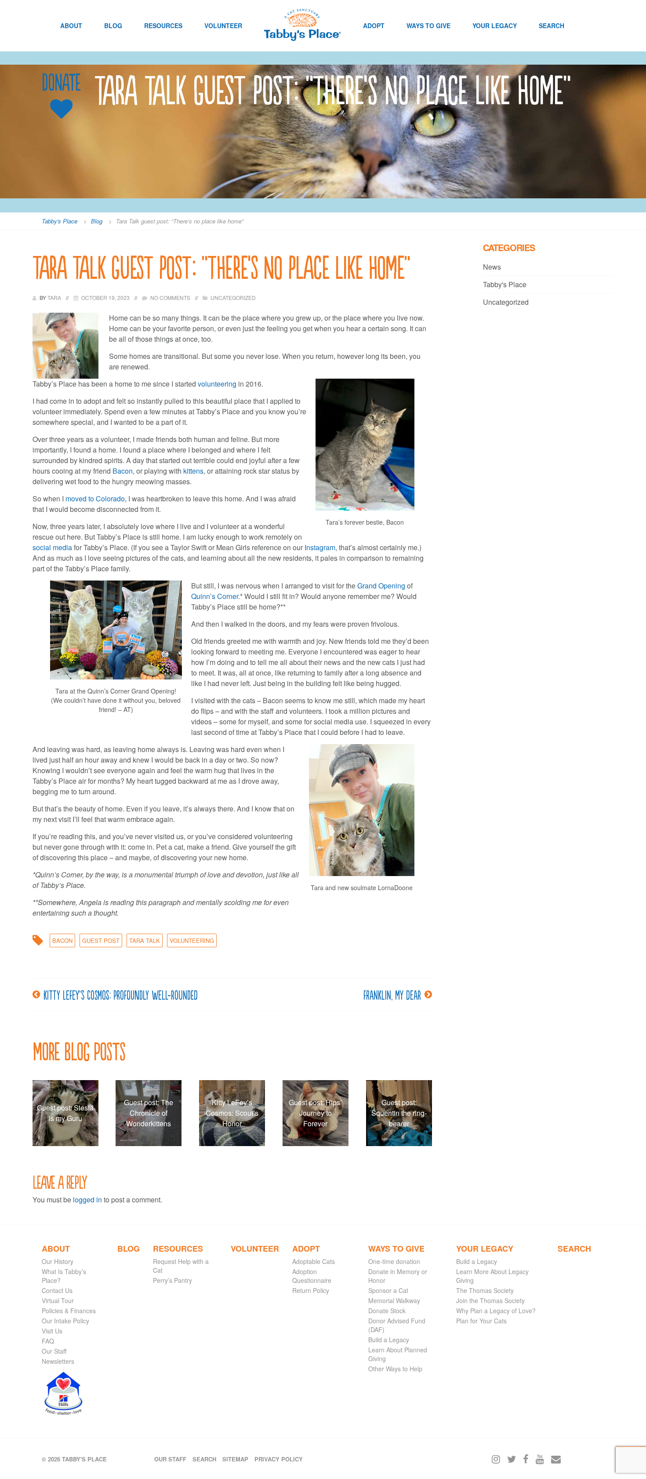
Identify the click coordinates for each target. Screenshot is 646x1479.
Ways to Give (428, 25)
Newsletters (58, 1361)
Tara (54, 297)
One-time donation (394, 1261)
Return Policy (310, 1290)
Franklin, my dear (392, 994)
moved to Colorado (95, 498)
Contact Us (57, 1290)
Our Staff (54, 1351)
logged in (87, 1199)
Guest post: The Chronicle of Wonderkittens (148, 1112)
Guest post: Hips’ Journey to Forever (315, 1112)
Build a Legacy (388, 1339)
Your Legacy (494, 25)
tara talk (144, 940)
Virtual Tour (58, 1300)
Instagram (320, 547)
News (492, 267)
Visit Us (52, 1330)
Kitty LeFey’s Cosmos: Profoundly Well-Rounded (121, 994)
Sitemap (235, 1459)
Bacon (123, 471)
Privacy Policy (278, 1459)
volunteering (217, 384)
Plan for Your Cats (481, 1320)
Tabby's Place (504, 284)
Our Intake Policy (65, 1320)
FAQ (48, 1341)
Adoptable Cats (313, 1261)
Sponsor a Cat (388, 1290)
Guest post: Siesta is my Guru (65, 1113)
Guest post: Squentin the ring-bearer (399, 1112)
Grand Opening (381, 586)
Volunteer (223, 25)
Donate (61, 82)
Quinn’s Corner (214, 596)
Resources (163, 25)
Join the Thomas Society (490, 1300)
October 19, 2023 (105, 297)
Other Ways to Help (395, 1368)
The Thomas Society (485, 1290)
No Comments (170, 297)
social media (52, 547)
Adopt (374, 25)
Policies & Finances (69, 1310)
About (71, 25)
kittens (193, 471)
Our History (57, 1261)
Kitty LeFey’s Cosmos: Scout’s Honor (232, 1112)
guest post (101, 940)
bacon (62, 940)
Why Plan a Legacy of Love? (496, 1310)
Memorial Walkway (394, 1300)
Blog (113, 25)
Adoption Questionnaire (311, 1276)
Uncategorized (233, 297)
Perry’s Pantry (172, 1280)
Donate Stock (387, 1310)
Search (551, 25)
